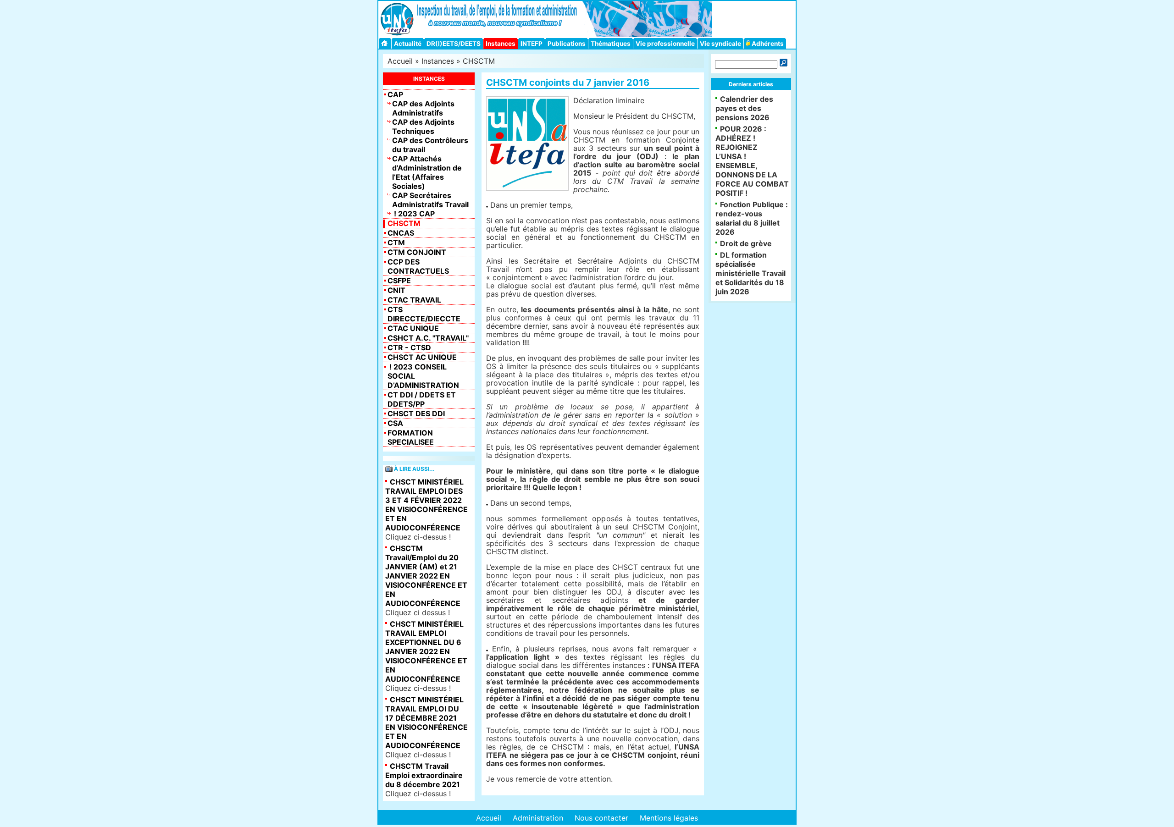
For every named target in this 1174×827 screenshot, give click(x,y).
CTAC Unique (413, 328)
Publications (567, 43)
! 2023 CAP (413, 213)
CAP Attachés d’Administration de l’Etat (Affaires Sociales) (427, 172)
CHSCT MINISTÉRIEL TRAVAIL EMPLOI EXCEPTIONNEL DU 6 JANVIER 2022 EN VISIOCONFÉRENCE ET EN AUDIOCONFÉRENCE (426, 651)
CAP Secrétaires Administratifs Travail (430, 200)
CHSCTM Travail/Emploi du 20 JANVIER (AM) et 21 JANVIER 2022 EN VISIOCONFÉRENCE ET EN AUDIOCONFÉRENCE (426, 576)
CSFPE (399, 280)
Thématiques (611, 43)
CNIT (396, 290)
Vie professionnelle (665, 43)
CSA (395, 423)
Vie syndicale (720, 43)
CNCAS (401, 232)
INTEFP (532, 43)
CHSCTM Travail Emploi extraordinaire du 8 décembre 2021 (424, 775)
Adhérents (767, 43)
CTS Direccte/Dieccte (424, 314)
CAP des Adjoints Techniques (423, 126)
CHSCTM (479, 61)
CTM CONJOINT (417, 252)
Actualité (407, 43)
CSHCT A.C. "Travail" (428, 337)
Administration (538, 817)
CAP (395, 94)
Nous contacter (601, 817)
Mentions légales (669, 817)
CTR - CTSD (409, 347)
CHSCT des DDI (416, 413)
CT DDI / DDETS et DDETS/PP (422, 399)
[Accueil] (385, 43)
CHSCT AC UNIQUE (422, 357)
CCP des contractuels (418, 266)
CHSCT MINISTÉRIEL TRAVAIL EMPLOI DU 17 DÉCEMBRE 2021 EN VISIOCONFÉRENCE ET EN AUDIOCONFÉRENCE (426, 722)
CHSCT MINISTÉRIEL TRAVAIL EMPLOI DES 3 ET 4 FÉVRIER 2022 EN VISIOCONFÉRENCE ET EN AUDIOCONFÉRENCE (426, 504)
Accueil (400, 61)
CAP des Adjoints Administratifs (423, 108)
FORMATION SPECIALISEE (411, 437)
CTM (396, 242)
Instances (500, 43)
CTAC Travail (414, 299)
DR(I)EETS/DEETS (453, 43)
